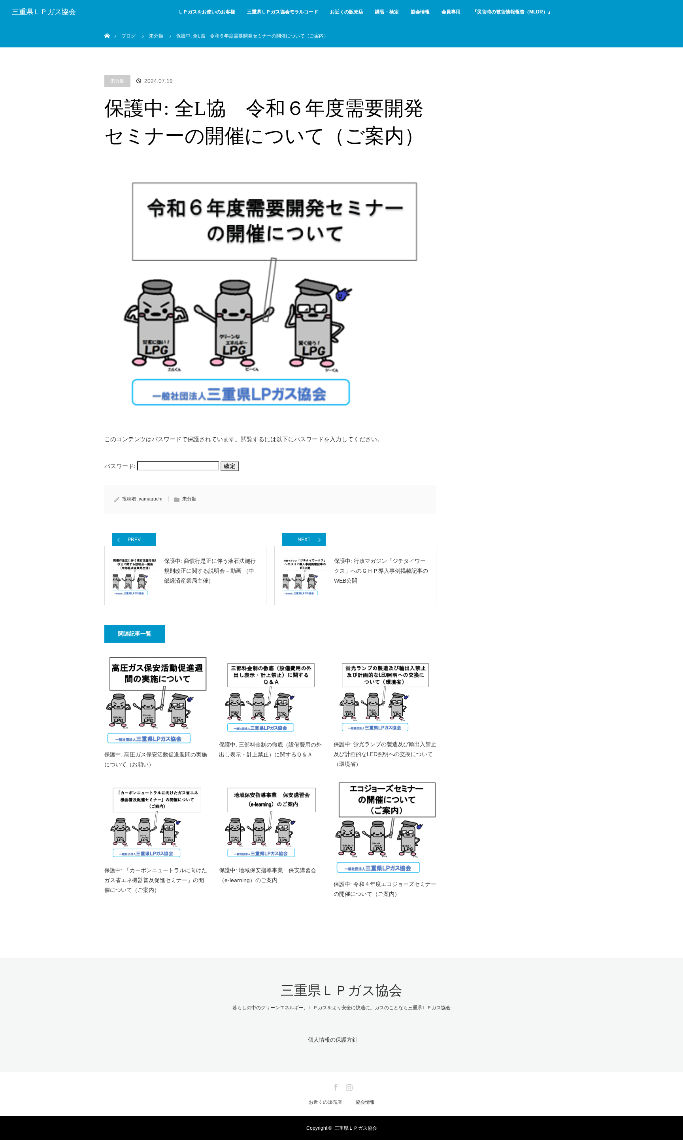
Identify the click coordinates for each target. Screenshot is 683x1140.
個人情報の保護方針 (333, 1040)
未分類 (117, 81)
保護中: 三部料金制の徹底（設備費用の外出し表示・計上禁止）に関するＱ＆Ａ (270, 749)
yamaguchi (150, 499)
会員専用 (450, 12)
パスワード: (120, 466)
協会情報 (420, 12)
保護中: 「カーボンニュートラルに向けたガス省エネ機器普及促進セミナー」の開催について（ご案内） (155, 880)
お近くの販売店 (346, 12)
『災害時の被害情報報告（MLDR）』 (512, 12)
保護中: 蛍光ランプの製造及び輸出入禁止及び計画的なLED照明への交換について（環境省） (385, 754)
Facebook (335, 1086)
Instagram (348, 1086)
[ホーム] (106, 27)
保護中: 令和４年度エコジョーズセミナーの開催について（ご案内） (385, 889)
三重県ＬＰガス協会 (44, 12)
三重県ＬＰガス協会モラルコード (282, 12)
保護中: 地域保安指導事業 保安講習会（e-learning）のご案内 (267, 875)
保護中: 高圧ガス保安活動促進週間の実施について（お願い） (155, 759)
